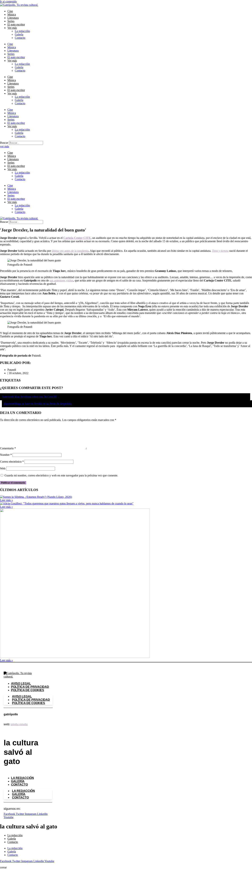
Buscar (4, 142)
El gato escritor (16, 24)
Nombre (6, 454)
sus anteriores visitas (61, 280)
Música (11, 14)
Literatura (13, 17)
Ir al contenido (8, 1)
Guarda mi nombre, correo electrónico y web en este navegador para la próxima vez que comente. (61, 475)
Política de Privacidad (30, 686)
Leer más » (6, 500)
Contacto (20, 37)
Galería (19, 34)
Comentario (8, 448)
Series (10, 21)
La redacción (22, 31)
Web (2, 468)
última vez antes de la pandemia (70, 250)
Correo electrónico (12, 461)
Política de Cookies (27, 690)
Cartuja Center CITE (77, 237)
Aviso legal (21, 683)
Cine (10, 11)
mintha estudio (19, 724)
